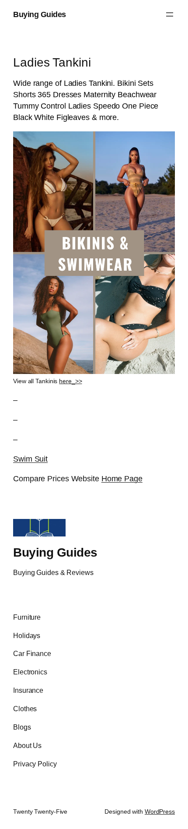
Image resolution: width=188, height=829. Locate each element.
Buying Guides (39, 14)
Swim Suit (30, 458)
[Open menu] (169, 14)
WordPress (160, 811)
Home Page (122, 478)
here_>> (70, 381)
